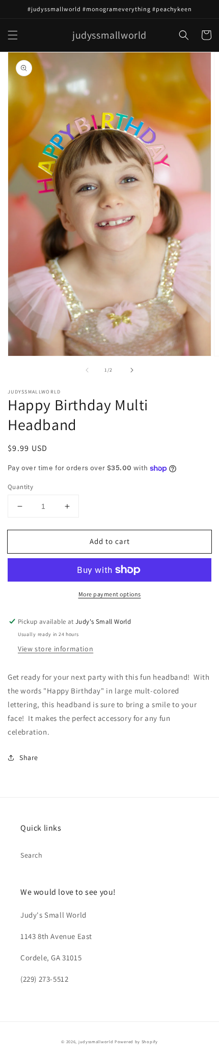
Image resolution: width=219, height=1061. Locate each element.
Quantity (20, 486)
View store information (55, 648)
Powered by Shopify (136, 1041)
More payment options (109, 594)
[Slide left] (87, 370)
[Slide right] (132, 370)
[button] (13, 35)
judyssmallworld (96, 1041)
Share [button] (28, 757)
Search (31, 855)
